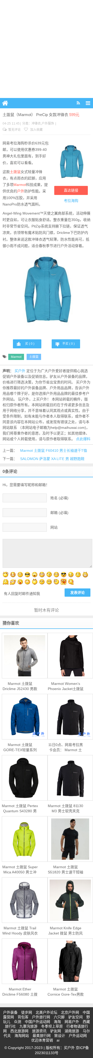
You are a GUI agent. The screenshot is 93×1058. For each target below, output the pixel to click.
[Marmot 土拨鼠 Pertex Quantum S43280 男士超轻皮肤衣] (24, 778)
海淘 (57, 1022)
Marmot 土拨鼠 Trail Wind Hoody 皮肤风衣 (20, 930)
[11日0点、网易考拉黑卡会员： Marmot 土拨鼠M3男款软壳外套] (70, 716)
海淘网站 (21, 1036)
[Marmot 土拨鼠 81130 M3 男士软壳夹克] (70, 778)
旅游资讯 (39, 1031)
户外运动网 (78, 1036)
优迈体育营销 (42, 1040)
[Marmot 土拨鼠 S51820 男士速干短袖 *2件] (70, 839)
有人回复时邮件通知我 (22, 594)
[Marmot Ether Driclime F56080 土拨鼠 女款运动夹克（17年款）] (24, 961)
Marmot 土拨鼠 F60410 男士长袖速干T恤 (53, 450)
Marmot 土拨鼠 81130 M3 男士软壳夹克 (65, 808)
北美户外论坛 (46, 1012)
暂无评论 (14, 130)
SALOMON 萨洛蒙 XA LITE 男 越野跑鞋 (52, 459)
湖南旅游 (72, 1031)
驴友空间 (75, 1017)
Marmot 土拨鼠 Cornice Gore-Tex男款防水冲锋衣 (66, 992)
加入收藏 (36, 130)
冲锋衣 (36, 123)
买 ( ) (29, 344)
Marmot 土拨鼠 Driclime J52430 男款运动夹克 (20, 686)
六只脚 (59, 1017)
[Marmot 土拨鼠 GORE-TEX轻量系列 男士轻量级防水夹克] (24, 716)
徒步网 (26, 1012)
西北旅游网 (19, 1031)
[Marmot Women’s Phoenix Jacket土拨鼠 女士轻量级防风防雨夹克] (70, 655)
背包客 (23, 1017)
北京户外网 (70, 1012)
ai (58, 1040)
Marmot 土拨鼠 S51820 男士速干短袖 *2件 (65, 870)
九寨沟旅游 (28, 1026)
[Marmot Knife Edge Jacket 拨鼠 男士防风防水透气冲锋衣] (70, 900)
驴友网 (55, 1031)
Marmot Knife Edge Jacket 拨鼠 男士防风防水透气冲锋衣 (65, 931)
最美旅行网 (42, 1036)
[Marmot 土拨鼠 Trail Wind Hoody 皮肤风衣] (24, 900)
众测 (17, 1022)
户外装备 (10, 1012)
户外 (20, 191)
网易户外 (72, 1022)
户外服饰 (48, 123)
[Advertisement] (46, 49)
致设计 (59, 1036)
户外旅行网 (41, 1017)
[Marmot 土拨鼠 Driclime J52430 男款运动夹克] (24, 655)
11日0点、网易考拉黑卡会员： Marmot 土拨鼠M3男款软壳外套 (65, 747)
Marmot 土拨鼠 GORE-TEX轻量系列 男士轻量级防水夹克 (20, 747)
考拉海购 (71, 201)
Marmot (19, 185)
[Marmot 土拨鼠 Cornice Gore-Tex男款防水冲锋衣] (70, 961)
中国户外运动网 (37, 1022)
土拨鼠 (15, 172)
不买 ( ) (68, 344)
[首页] (5, 103)
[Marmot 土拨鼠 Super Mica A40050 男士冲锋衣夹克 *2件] (24, 839)
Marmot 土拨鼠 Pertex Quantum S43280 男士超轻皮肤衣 (20, 809)
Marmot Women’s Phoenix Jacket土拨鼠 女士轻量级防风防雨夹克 (66, 686)
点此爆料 (83, 439)
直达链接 (71, 190)
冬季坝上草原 (52, 1026)
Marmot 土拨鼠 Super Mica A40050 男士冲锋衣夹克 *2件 (20, 870)
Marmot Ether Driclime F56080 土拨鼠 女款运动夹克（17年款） (19, 992)
